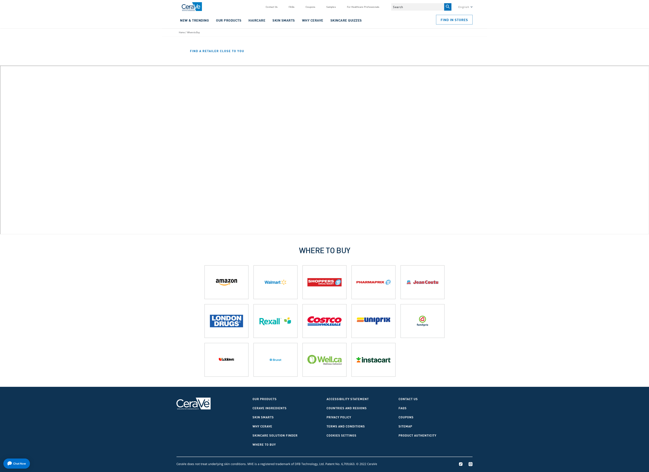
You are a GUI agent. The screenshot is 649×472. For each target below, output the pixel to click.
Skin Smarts (283, 20)
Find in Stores (454, 20)
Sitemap (405, 426)
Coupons (310, 6)
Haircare (256, 20)
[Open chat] (16, 464)
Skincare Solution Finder (275, 435)
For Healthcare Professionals (363, 6)
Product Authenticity (417, 435)
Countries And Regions (347, 408)
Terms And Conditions (346, 426)
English (463, 7)
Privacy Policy (339, 417)
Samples (331, 6)
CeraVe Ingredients (270, 408)
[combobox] (417, 7)
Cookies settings (341, 435)
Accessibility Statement (348, 399)
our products (228, 20)
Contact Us (272, 6)
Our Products (265, 399)
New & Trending (194, 20)
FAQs (291, 6)
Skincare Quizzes (346, 20)
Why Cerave (312, 20)
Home (182, 32)
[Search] (447, 7)
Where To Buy (264, 444)
